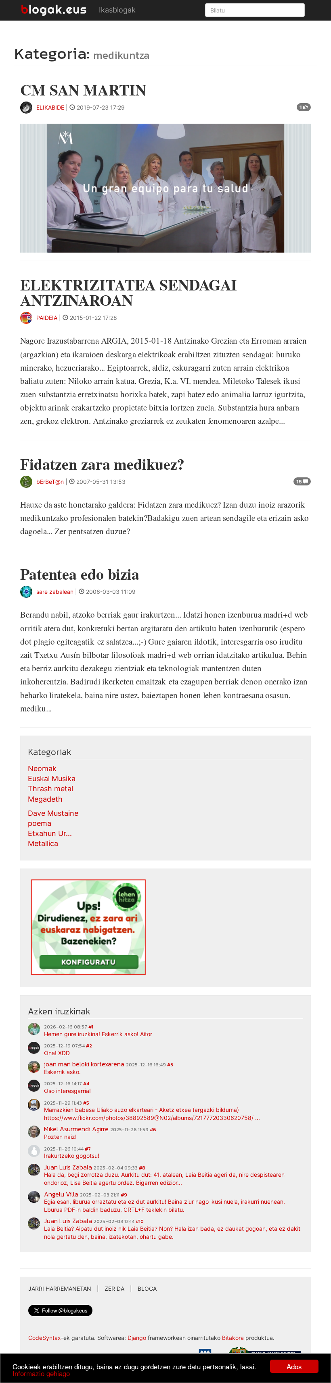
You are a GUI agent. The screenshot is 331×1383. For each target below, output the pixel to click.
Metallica (43, 843)
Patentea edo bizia (79, 574)
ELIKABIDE (50, 107)
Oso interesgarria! (67, 1090)
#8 (142, 1168)
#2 (89, 1045)
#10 (140, 1221)
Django (137, 1337)
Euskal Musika (51, 778)
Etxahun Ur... (50, 833)
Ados (294, 1366)
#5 (86, 1103)
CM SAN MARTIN (83, 90)
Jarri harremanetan (59, 1288)
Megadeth (45, 799)
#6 (153, 1129)
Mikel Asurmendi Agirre (76, 1129)
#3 (170, 1064)
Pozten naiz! (60, 1136)
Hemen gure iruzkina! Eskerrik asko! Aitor (98, 1034)
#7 (88, 1149)
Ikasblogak (117, 10)
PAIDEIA (46, 317)
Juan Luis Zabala (68, 1167)
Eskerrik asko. (62, 1071)
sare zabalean (54, 591)
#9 (124, 1194)
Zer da (114, 1288)
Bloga (147, 1288)
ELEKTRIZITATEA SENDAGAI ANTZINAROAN (128, 292)
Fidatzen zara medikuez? (102, 464)
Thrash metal (50, 788)
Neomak (42, 768)
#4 (86, 1083)
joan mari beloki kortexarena (84, 1064)
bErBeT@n (50, 481)
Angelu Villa (61, 1194)
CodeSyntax (44, 1337)
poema (39, 823)
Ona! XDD (57, 1052)
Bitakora (233, 1337)
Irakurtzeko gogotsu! (71, 1155)
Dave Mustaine (53, 813)
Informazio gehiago (41, 1373)
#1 (90, 1027)
